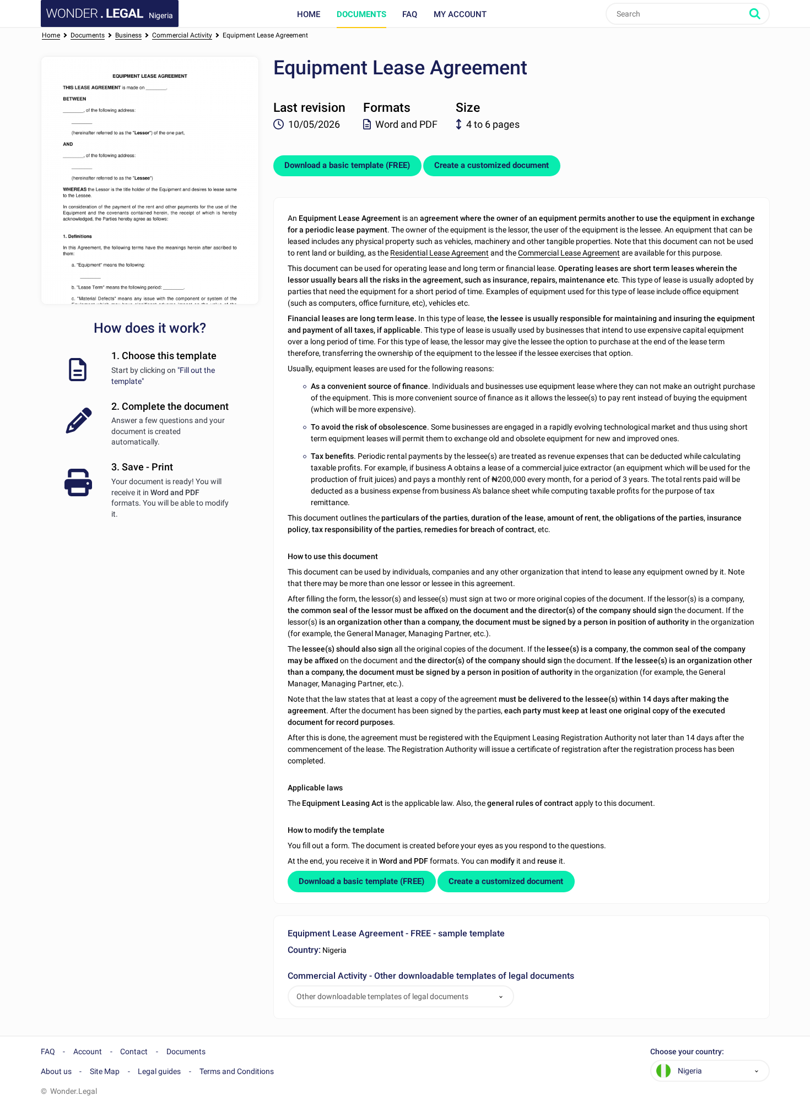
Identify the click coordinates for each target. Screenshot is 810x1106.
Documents (361, 14)
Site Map (105, 1071)
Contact (134, 1051)
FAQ (409, 14)
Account (87, 1051)
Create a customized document (491, 165)
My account (460, 14)
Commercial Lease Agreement (569, 252)
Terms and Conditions (236, 1071)
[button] (501, 996)
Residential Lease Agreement (439, 252)
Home (308, 14)
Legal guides (159, 1071)
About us (56, 1071)
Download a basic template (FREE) (347, 165)
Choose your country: (687, 1052)
